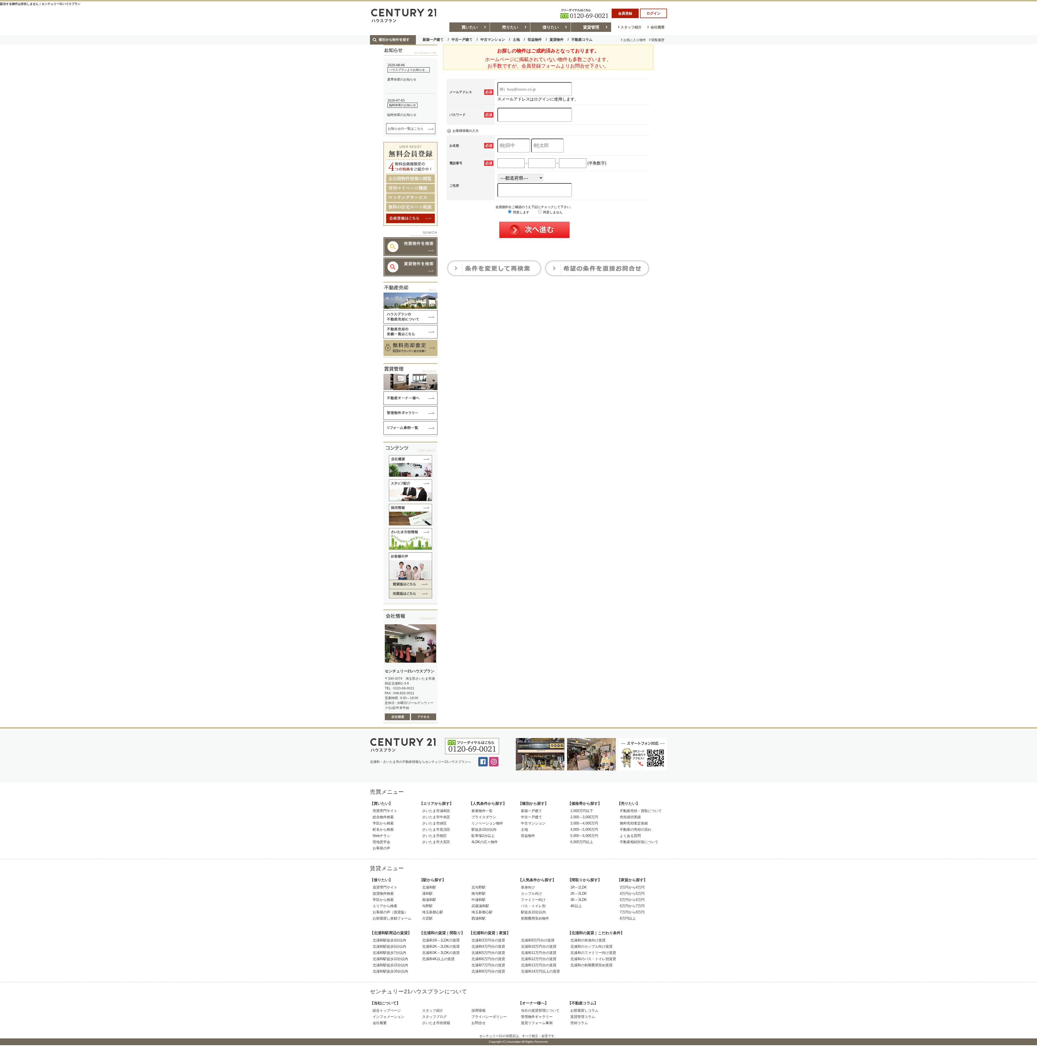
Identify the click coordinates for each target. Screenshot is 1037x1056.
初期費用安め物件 (535, 918)
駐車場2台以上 (483, 836)
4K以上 (576, 906)
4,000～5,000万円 (584, 829)
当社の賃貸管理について (540, 1010)
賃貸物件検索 (383, 893)
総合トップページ (387, 1010)
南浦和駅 (429, 900)
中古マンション (492, 40)
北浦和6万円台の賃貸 (488, 959)
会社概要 (658, 27)
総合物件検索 (383, 817)
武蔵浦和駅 (480, 906)
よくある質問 (630, 836)
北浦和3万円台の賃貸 (488, 940)
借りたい (551, 27)
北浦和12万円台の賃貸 (538, 959)
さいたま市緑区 (434, 823)
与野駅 (427, 906)
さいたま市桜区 (434, 836)
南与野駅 (479, 893)
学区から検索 (383, 823)
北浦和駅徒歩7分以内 (389, 953)
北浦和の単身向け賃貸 (587, 940)
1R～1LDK (578, 887)
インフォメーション (388, 1017)
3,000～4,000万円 (584, 823)
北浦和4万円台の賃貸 (488, 946)
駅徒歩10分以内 (484, 829)
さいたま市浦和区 (436, 811)
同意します (520, 212)
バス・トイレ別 (533, 906)
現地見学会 (381, 842)
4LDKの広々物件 (485, 842)
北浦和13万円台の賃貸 (538, 965)
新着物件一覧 (482, 811)
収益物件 (535, 40)
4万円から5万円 (632, 893)
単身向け (528, 887)
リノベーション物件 (487, 823)
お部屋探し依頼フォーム (392, 918)
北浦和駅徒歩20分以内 (390, 971)
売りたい (510, 27)
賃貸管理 (591, 27)
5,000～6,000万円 (584, 836)
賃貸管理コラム (582, 1017)
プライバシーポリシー (489, 1017)
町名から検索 (383, 829)
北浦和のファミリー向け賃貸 (593, 953)
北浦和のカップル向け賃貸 (591, 946)
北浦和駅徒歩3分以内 (389, 940)
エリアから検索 (385, 906)
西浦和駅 (479, 918)
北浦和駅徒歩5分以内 (389, 946)
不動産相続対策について (639, 842)
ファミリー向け (533, 900)
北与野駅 (479, 887)
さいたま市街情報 (436, 1023)
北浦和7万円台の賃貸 (488, 965)
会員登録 (625, 13)
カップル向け (531, 893)
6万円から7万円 (632, 906)
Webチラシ (381, 836)
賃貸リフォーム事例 (537, 1023)
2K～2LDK (578, 893)
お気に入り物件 (634, 40)
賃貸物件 (557, 40)
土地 (516, 40)
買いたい (470, 27)
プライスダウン (484, 817)
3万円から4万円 (632, 887)
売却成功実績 (630, 817)
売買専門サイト (385, 811)
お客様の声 (381, 848)
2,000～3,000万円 (584, 817)
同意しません (552, 212)
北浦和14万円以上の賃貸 (540, 971)
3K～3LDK (578, 900)
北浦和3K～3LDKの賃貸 (441, 953)
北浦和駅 (429, 887)
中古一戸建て (462, 40)
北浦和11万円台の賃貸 (538, 953)
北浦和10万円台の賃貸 (538, 946)
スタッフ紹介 (631, 27)
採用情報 (479, 1010)
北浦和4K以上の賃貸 (438, 959)
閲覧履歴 (657, 40)
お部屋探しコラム (584, 1010)
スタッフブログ (434, 1017)
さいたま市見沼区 (436, 829)
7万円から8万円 (632, 912)
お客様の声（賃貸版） (390, 912)
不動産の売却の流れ (635, 829)
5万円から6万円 (632, 900)
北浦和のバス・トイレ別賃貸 (593, 959)
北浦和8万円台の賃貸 (488, 971)
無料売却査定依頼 (634, 823)
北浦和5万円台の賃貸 (488, 953)
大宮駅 (427, 918)
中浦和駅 (479, 900)
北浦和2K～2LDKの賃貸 (441, 946)
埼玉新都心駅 (432, 912)
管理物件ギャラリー (537, 1017)
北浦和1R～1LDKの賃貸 (441, 940)
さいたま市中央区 (436, 817)
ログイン (654, 13)
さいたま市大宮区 (436, 842)
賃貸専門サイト (385, 887)
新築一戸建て (433, 40)
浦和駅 (427, 893)
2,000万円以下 (581, 811)
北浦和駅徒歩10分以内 (390, 959)
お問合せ (479, 1023)
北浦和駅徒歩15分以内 (390, 965)
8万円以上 (628, 918)
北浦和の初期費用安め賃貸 (591, 965)
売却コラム (579, 1023)
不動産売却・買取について (641, 811)
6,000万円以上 (581, 842)
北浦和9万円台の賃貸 (537, 940)
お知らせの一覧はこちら (405, 128)
